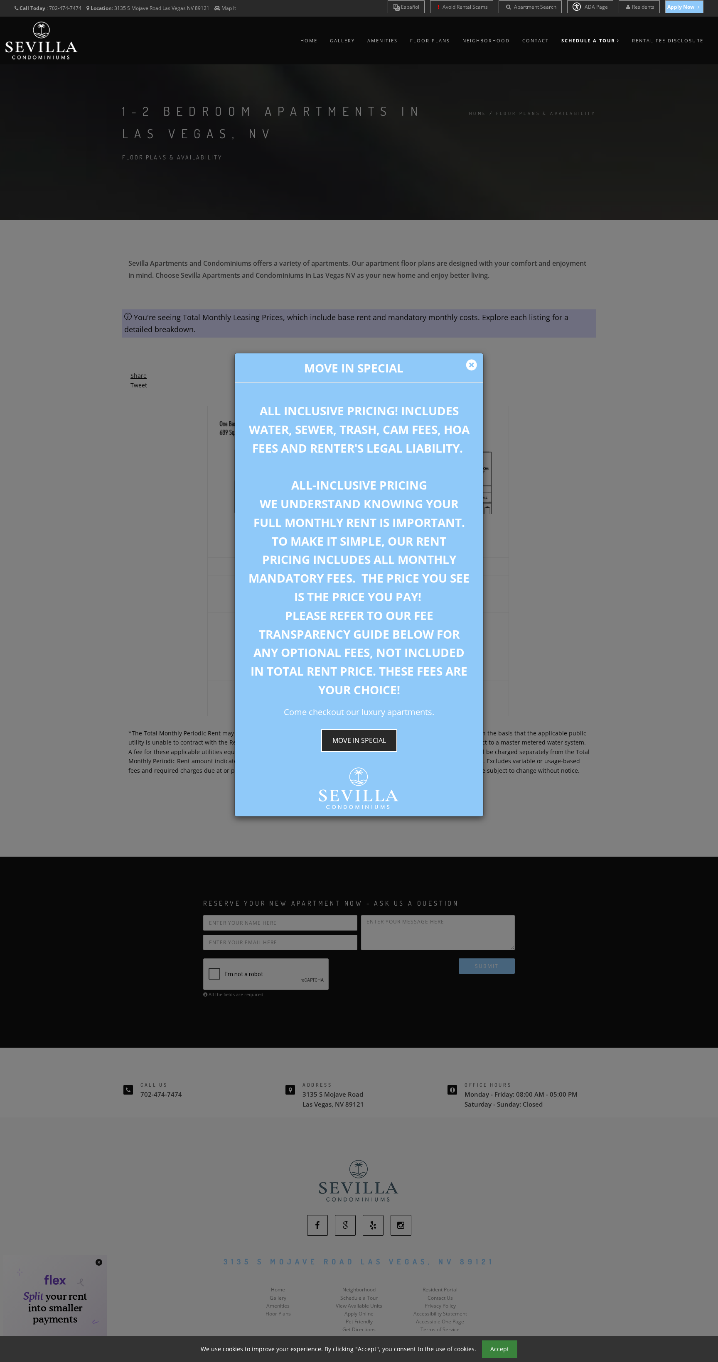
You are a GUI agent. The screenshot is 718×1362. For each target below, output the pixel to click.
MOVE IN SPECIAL (359, 740)
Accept (499, 1349)
